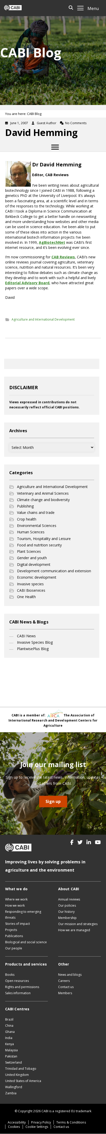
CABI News (26, 635)
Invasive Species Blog (35, 642)
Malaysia (11, 1050)
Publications (14, 936)
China (9, 1025)
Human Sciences (31, 531)
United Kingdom (17, 1075)
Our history (66, 911)
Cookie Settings (36, 1127)
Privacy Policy (41, 1122)
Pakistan (11, 1056)
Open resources (17, 981)
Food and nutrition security (39, 545)
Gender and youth (32, 557)
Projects (11, 930)
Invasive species (30, 583)
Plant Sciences (29, 551)
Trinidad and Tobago (20, 1068)
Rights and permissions (22, 987)
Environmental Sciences (36, 525)
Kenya (9, 1044)
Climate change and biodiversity (43, 499)
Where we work (16, 899)
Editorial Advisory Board (27, 282)
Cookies (14, 1127)
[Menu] (55, 147)
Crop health (26, 519)
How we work (15, 905)
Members (65, 993)
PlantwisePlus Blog (33, 648)
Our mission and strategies (78, 924)
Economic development (36, 577)
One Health (26, 596)
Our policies (67, 905)
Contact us (66, 987)
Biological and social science (26, 942)
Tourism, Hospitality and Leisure (44, 538)
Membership (67, 918)
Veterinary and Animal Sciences (43, 493)
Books (9, 974)
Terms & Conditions (71, 1122)
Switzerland (13, 1062)
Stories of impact (17, 923)
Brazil (9, 1019)
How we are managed (74, 930)
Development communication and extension (54, 570)
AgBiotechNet (52, 242)
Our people (13, 948)
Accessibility (17, 1122)
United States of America (23, 1081)
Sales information (18, 993)
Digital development (33, 564)
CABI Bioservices (31, 590)
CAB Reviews (63, 257)
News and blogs (70, 974)
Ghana (10, 1032)
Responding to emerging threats (23, 914)
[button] (72, 842)
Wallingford (13, 1087)
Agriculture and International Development (43, 319)
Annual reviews (69, 899)
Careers (64, 981)
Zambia (10, 1093)
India (8, 1038)
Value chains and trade (36, 512)
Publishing (25, 506)
